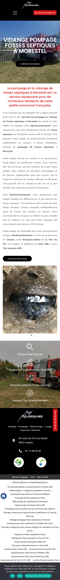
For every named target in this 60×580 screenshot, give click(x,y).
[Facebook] (4, 496)
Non (20, 576)
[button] (6, 299)
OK (12, 576)
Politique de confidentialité (38, 576)
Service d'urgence (46, 12)
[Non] (56, 571)
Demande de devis (55, 420)
